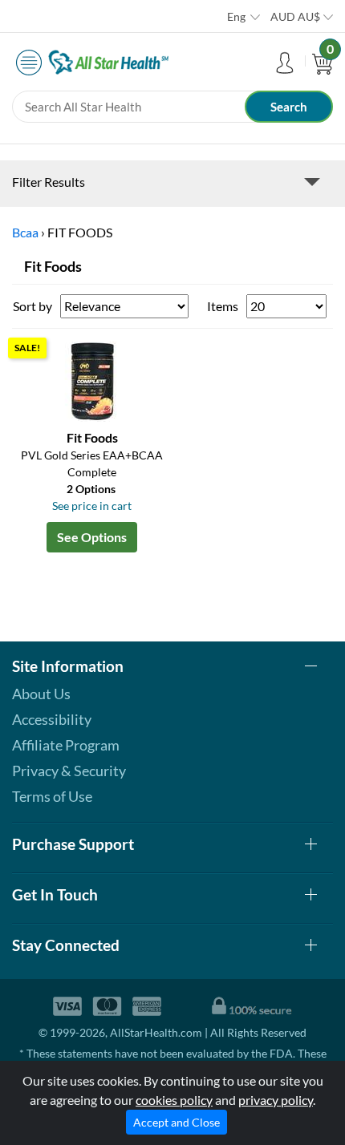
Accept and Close (176, 1122)
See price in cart (92, 505)
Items (222, 306)
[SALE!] (92, 379)
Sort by (32, 306)
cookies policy (174, 1099)
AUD (295, 16)
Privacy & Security (69, 770)
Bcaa (25, 232)
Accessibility (51, 719)
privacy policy (275, 1099)
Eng (236, 16)
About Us (41, 693)
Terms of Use (52, 796)
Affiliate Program (66, 745)
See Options (92, 536)
